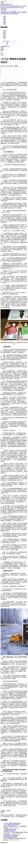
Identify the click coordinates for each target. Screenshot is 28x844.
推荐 (4, 13)
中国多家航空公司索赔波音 (10, 837)
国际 (4, 33)
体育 (17, 7)
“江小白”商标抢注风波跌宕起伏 (11, 824)
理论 (4, 6)
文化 (20, 7)
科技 (20, 6)
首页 (2, 13)
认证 (9, 6)
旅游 (25, 6)
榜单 (12, 6)
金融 (17, 6)
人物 (7, 6)
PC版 (10, 4)
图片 (4, 36)
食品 (2, 7)
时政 (4, 30)
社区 (4, 38)
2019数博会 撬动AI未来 (9, 830)
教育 (14, 7)
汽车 (22, 6)
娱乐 (4, 35)
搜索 (2, 2)
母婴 (9, 7)
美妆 (7, 7)
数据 (14, 6)
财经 (4, 32)
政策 (2, 6)
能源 (22, 7)
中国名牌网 (3, 4)
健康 (12, 7)
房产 (4, 7)
